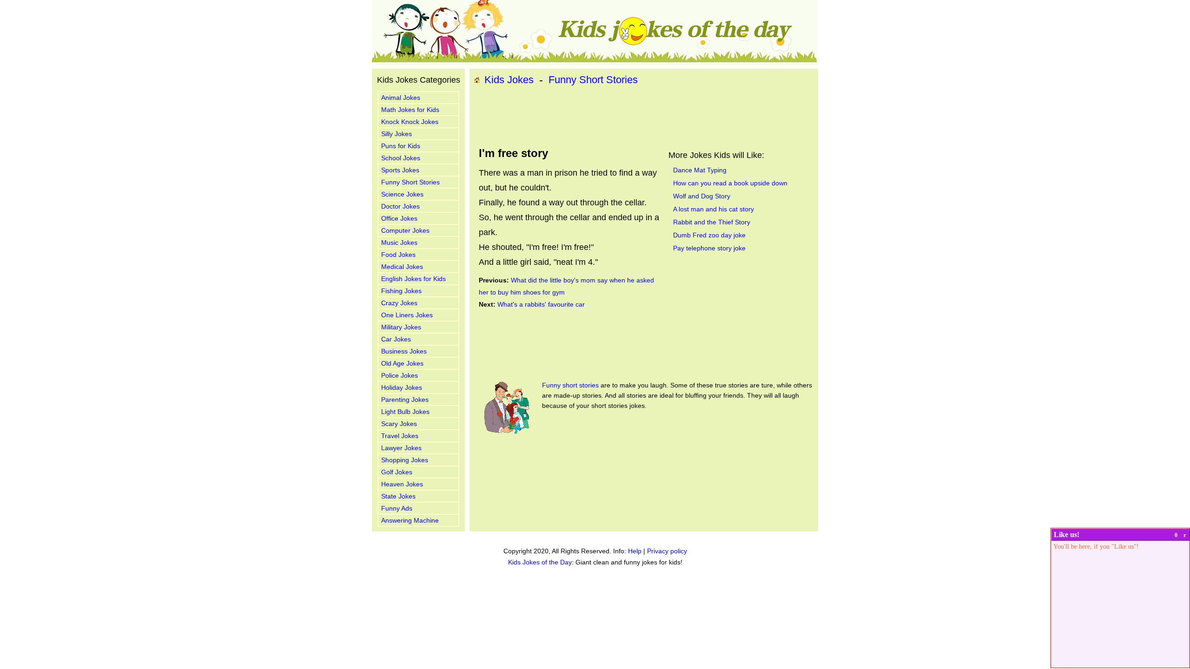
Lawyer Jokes (401, 448)
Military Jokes (401, 327)
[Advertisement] (644, 117)
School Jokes (400, 158)
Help (634, 551)
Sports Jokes (400, 170)
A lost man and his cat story (713, 209)
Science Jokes (402, 194)
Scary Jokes (399, 423)
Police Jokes (399, 375)
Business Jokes (404, 351)
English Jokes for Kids (413, 278)
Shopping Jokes (404, 460)
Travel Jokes (399, 435)
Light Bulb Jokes (405, 411)
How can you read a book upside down (730, 183)
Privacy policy (667, 551)
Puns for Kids (400, 146)
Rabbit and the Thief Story (711, 222)
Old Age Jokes (402, 363)
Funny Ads (396, 508)
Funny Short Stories (410, 182)
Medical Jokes (402, 266)
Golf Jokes (396, 472)
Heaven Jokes (402, 484)
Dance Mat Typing (700, 170)
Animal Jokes (400, 97)
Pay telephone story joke (709, 248)
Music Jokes (399, 242)
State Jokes (398, 496)
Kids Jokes (509, 79)
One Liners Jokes (407, 315)
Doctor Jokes (400, 206)
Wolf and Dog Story (701, 196)
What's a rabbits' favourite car (541, 304)
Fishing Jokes (401, 291)
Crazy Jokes (399, 303)
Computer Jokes (405, 230)
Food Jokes (398, 254)
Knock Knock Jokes (409, 121)
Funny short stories (570, 385)
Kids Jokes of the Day (540, 562)
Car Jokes (396, 339)
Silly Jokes (396, 134)
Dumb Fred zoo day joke (709, 235)
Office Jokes (399, 218)
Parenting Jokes (405, 399)
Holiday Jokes (401, 387)
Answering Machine (410, 520)
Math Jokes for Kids (410, 109)
